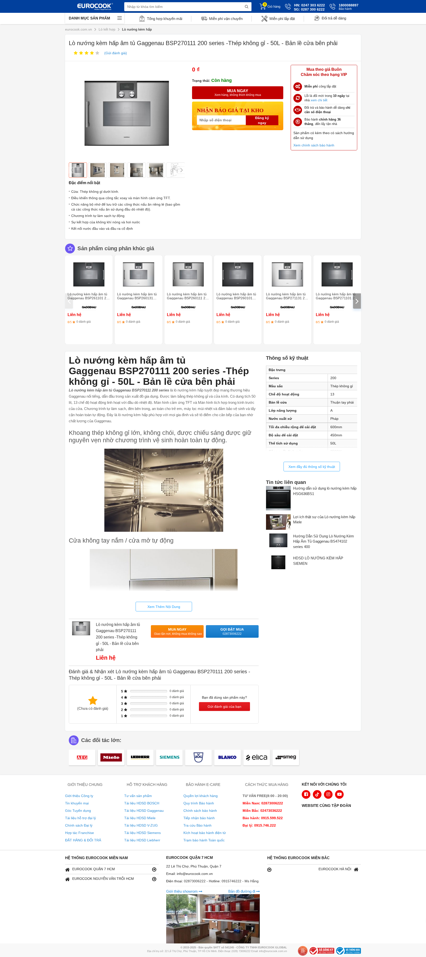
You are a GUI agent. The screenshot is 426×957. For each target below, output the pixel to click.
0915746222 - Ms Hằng (240, 881)
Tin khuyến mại (77, 803)
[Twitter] (317, 794)
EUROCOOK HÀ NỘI (335, 869)
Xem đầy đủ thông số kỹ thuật (311, 467)
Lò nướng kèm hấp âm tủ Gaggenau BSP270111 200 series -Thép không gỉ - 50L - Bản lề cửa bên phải (118, 637)
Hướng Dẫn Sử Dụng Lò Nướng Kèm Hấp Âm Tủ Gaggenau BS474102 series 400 (323, 541)
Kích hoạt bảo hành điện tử (204, 833)
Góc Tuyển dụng (78, 811)
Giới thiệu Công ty (79, 796)
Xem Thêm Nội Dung (163, 607)
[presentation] (69, 301)
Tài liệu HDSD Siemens (142, 833)
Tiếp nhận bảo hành (199, 818)
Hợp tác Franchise (79, 833)
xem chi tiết (319, 100)
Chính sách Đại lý (78, 825)
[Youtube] (339, 794)
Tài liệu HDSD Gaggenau (144, 811)
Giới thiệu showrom (182, 891)
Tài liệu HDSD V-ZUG (141, 825)
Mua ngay (178, 631)
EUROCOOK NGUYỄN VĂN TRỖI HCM (103, 879)
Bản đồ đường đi (242, 891)
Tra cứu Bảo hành (197, 825)
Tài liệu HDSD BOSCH (141, 803)
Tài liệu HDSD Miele (140, 818)
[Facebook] (306, 794)
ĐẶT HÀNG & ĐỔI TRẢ (83, 840)
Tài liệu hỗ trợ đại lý (80, 818)
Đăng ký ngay (262, 120)
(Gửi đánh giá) (115, 53)
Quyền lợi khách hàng (200, 796)
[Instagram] (328, 794)
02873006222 (195, 881)
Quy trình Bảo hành (198, 803)
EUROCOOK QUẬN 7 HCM (93, 869)
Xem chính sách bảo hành (313, 145)
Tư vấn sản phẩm (138, 796)
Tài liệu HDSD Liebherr (142, 840)
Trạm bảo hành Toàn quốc (204, 840)
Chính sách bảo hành (200, 811)
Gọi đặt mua (232, 631)
